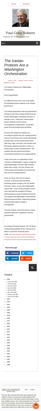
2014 (8, 329)
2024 (8, 301)
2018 (8, 318)
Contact (32, 389)
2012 (8, 334)
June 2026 (10, 286)
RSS (26, 389)
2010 (8, 340)
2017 (8, 321)
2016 (8, 323)
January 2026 (11, 296)
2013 (8, 332)
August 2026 (10, 281)
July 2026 (10, 284)
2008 (8, 345)
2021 (8, 310)
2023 (8, 304)
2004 (8, 351)
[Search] (33, 267)
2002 (8, 356)
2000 (8, 362)
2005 (8, 348)
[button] (20, 43)
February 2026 (11, 294)
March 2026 (10, 292)
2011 (8, 337)
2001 (8, 359)
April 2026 (10, 290)
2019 (8, 315)
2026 (8, 279)
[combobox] (16, 267)
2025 (8, 299)
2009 (8, 342)
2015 (8, 326)
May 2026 (10, 288)
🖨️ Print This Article (9, 82)
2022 (8, 307)
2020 (8, 312)
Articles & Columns (28, 80)
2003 (8, 354)
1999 (8, 364)
